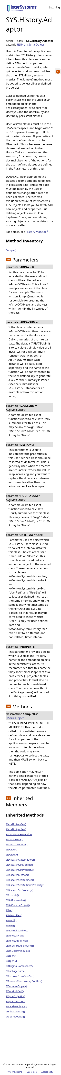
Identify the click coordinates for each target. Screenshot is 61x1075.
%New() (10, 925)
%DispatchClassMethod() (20, 859)
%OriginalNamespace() (19, 966)
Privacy (10, 1071)
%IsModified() (14, 915)
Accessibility (47, 1071)
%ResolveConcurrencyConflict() (24, 981)
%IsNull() (11, 920)
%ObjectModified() (17, 940)
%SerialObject (15, 718)
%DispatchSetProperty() (20, 890)
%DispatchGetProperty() (20, 869)
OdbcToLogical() (15, 1016)
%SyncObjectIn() (15, 996)
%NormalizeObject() (17, 930)
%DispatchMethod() (17, 874)
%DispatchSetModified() (20, 879)
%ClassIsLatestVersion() (19, 834)
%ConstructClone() (16, 844)
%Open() (11, 955)
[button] (8, 259)
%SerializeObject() (16, 986)
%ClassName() (14, 839)
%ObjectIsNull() (15, 935)
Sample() (11, 250)
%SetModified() (15, 991)
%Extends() (12, 895)
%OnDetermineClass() (19, 950)
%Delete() (11, 849)
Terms (19, 1071)
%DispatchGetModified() (20, 864)
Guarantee (32, 1071)
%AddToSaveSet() (16, 824)
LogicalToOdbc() (15, 1011)
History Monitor (37, 232)
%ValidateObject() (16, 1006)
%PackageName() (16, 971)
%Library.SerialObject (30, 44)
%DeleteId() (12, 854)
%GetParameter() (16, 900)
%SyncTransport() (16, 1001)
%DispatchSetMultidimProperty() (25, 885)
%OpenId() (12, 960)
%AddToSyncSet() (16, 829)
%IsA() (9, 910)
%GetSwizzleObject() (18, 905)
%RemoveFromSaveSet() (20, 976)
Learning (54, 7)
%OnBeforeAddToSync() (20, 945)
